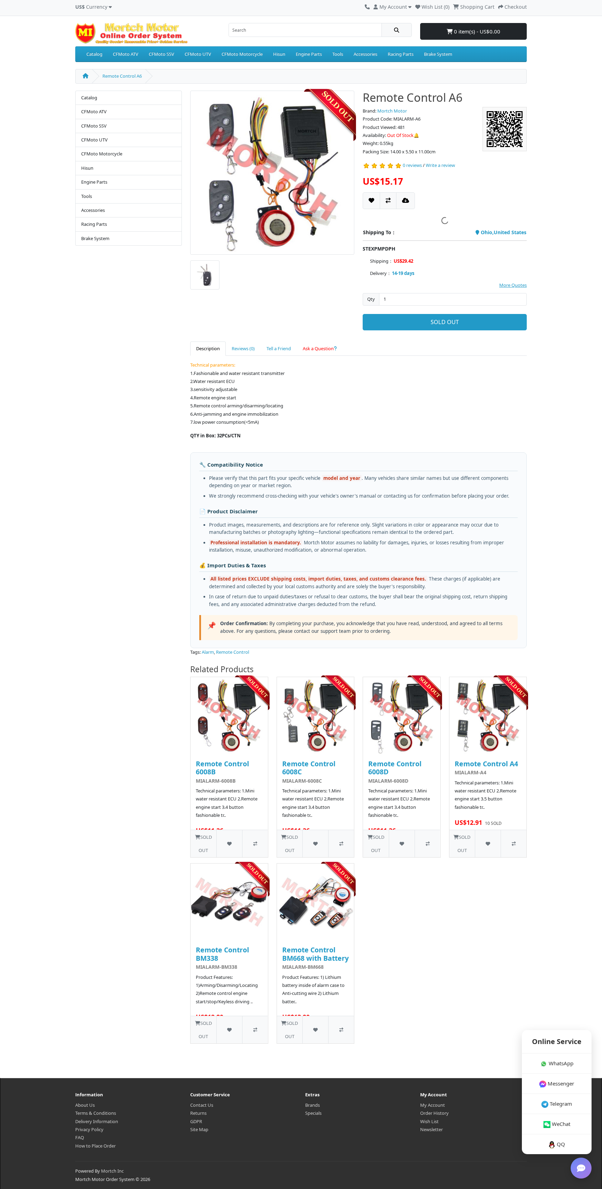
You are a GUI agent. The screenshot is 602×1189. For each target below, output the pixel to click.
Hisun (279, 54)
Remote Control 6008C (308, 767)
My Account (432, 1105)
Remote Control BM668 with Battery (315, 953)
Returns (198, 1113)
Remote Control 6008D (395, 767)
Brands (312, 1105)
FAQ (79, 1137)
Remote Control (232, 652)
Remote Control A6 (122, 76)
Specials (313, 1113)
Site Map (199, 1129)
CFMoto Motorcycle (242, 54)
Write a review (440, 165)
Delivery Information (96, 1121)
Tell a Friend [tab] (279, 348)
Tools (337, 54)
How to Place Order (95, 1146)
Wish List (429, 1121)
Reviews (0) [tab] (243, 348)
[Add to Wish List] (371, 200)
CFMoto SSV (161, 54)
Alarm (208, 652)
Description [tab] (208, 348)
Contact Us (201, 1105)
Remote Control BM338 (222, 953)
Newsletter (431, 1129)
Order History (434, 1113)
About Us (85, 1105)
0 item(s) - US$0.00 (476, 31)
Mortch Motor (392, 111)
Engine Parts (309, 54)
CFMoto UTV (198, 54)
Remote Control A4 (486, 763)
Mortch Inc (112, 1171)
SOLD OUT (445, 322)
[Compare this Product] (388, 200)
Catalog (94, 54)
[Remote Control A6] (272, 175)
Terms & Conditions (95, 1113)
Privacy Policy (89, 1129)
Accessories (365, 54)
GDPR (196, 1121)
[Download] (405, 200)
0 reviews (412, 165)
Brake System (438, 54)
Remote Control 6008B (222, 767)
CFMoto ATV (125, 54)
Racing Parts (401, 54)
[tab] (320, 349)
